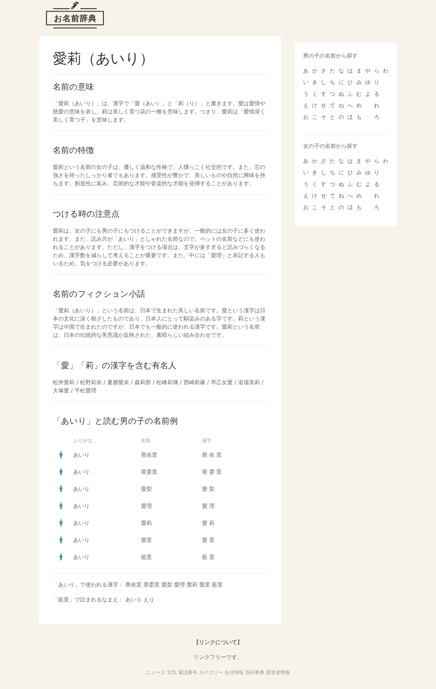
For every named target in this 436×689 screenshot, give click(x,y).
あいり (81, 454)
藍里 (146, 556)
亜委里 (149, 471)
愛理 (146, 505)
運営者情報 (278, 672)
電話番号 (187, 672)
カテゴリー (211, 672)
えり (148, 599)
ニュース (155, 672)
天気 (171, 672)
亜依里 (149, 454)
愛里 (146, 539)
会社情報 (234, 672)
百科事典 (254, 672)
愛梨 (146, 488)
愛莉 (146, 522)
